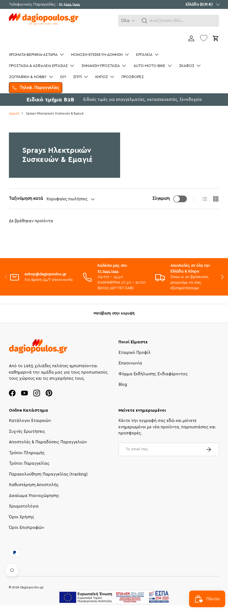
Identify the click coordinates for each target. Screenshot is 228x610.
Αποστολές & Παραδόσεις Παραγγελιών (48, 442)
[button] (144, 21)
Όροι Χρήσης (21, 517)
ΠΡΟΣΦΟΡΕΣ (133, 77)
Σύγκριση (161, 198)
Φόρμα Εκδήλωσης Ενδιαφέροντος (153, 374)
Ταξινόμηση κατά (26, 198)
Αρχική (14, 113)
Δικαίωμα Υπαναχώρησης (34, 496)
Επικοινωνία (130, 363)
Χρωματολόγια (24, 506)
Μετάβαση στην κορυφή (114, 313)
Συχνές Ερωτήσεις (27, 431)
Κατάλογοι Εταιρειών (30, 421)
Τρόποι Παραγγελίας (29, 463)
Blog (122, 384)
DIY (63, 77)
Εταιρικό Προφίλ (134, 353)
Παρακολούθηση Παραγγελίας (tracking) (48, 474)
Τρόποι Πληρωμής (27, 453)
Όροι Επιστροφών (26, 528)
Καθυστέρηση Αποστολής (34, 485)
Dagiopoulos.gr (31, 587)
